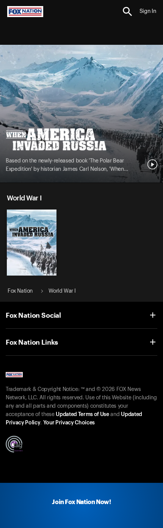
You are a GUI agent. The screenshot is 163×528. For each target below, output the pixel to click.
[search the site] (127, 11)
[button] (127, 11)
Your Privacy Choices (69, 423)
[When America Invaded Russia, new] (31, 274)
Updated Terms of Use (82, 414)
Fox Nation (20, 291)
